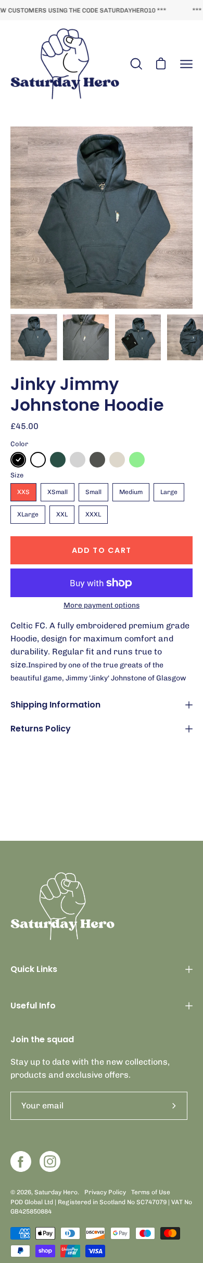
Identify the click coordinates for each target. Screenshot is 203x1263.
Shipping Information (55, 705)
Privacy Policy (105, 1192)
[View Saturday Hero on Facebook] (20, 1161)
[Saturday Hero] (65, 64)
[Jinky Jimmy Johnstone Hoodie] (33, 337)
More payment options (101, 605)
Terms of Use (150, 1192)
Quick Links (33, 969)
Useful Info (33, 1006)
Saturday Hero (56, 1192)
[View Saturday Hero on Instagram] (50, 1161)
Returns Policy (40, 729)
